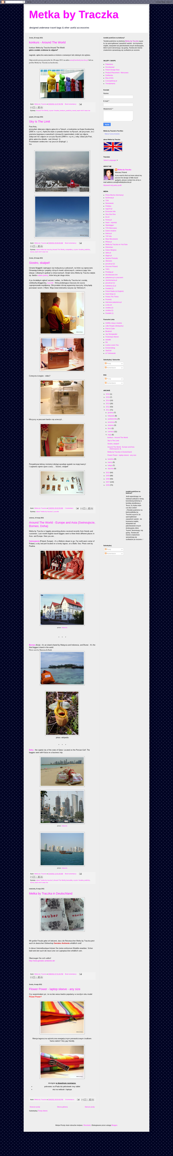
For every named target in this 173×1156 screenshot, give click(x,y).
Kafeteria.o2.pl (110, 286)
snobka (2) (109, 308)
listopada (111, 416)
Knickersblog (110, 348)
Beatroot (108, 331)
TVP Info (108, 236)
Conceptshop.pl (111, 81)
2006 (108, 485)
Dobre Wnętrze (111, 250)
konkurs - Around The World (47, 42)
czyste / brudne (54, 110)
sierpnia (111, 425)
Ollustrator (87, 1125)
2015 (108, 397)
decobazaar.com (111, 275)
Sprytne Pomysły (111, 258)
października (113, 419)
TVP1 (107, 269)
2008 (108, 479)
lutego (110, 465)
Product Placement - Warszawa (116, 73)
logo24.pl (108, 209)
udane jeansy (43, 275)
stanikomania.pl (111, 280)
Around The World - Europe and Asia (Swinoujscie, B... (120, 448)
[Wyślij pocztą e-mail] (31, 107)
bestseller (69, 880)
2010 (108, 473)
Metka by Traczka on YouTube (116, 244)
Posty (109, 363)
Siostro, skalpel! (39, 262)
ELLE (107, 217)
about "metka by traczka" (44, 511)
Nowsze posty (35, 1107)
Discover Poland (111, 266)
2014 (108, 400)
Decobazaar (109, 67)
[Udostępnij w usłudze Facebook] (39, 107)
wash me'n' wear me (83, 110)
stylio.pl (108, 253)
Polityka (108, 206)
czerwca (111, 432)
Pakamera (109, 64)
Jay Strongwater (111, 334)
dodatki (108, 340)
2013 (108, 404)
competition (69, 249)
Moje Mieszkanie (111, 239)
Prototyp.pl (109, 272)
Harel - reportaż (111, 222)
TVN (107, 201)
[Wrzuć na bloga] (34, 107)
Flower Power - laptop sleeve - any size (54, 989)
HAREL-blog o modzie (113, 323)
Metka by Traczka (74, 14)
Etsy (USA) (109, 78)
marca (110, 462)
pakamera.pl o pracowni (114, 277)
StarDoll (108, 351)
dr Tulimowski (110, 353)
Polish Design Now (112, 70)
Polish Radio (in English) (114, 291)
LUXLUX (108, 305)
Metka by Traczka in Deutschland (50, 893)
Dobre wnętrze (110, 231)
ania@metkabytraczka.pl (79, 60)
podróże (68, 110)
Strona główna (62, 1107)
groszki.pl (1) (110, 283)
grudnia (111, 413)
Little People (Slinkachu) (114, 326)
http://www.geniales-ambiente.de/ (42, 961)
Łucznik (50, 283)
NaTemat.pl (109, 198)
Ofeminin (108, 261)
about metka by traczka (44, 249)
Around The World (42, 110)
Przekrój (108, 299)
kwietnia (111, 459)
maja (110, 435)
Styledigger (109, 225)
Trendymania (110, 84)
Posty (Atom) (42, 1111)
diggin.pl (108, 256)
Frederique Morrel (112, 337)
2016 (108, 394)
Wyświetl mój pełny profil (112, 185)
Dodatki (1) (109, 313)
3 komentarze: (70, 1099)
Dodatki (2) (109, 288)
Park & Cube (110, 329)
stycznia (111, 468)
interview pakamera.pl (113, 302)
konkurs (62, 110)
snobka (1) (109, 310)
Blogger (114, 1125)
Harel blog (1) (110, 294)
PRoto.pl (108, 242)
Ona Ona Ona (110, 214)
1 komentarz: (69, 508)
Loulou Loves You (112, 345)
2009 (108, 476)
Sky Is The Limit (39, 121)
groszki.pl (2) (110, 264)
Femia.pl (108, 220)
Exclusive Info (110, 211)
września (111, 422)
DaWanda (109, 75)
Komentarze (111, 368)
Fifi (106, 342)
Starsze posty (90, 1107)
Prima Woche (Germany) (114, 195)
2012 (108, 407)
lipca (110, 428)
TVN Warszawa (111, 228)
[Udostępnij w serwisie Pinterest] (41, 107)
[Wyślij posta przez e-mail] (80, 104)
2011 (108, 410)
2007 (108, 482)
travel (74, 110)
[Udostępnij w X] (36, 107)
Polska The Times (112, 297)
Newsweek (109, 203)
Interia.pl (108, 233)
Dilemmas (109, 247)
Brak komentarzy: (71, 104)
